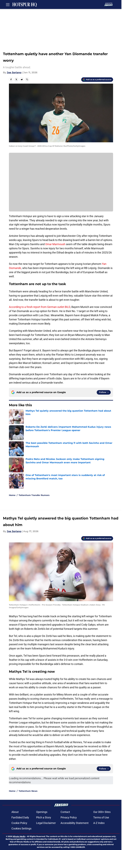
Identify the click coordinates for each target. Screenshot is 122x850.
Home (12, 495)
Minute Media (19, 836)
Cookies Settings (21, 828)
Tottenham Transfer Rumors (34, 495)
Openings (41, 811)
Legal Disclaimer (46, 823)
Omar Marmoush (55, 244)
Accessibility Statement (75, 823)
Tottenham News (28, 791)
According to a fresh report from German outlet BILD (39, 306)
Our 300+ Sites (102, 811)
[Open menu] (8, 4)
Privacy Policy (69, 817)
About (15, 811)
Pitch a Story (43, 817)
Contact (65, 811)
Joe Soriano (14, 72)
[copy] (27, 79)
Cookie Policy (19, 823)
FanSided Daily (20, 817)
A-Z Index (99, 823)
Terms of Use (101, 817)
